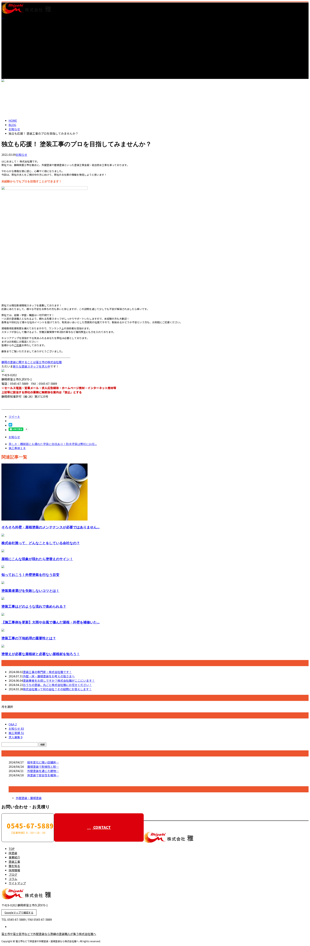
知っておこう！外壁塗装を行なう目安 (30, 574)
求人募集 (15, 737)
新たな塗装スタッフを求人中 (31, 366)
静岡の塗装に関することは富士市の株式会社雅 (31, 362)
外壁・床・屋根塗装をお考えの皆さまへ (49, 676)
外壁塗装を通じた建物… (43, 771)
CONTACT (14, 81)
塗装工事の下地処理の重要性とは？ (28, 638)
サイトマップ (17, 58)
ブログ (13, 50)
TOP (12, 24)
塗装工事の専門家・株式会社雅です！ (47, 672)
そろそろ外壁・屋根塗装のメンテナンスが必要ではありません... (50, 527)
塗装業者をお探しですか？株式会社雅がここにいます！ (59, 680)
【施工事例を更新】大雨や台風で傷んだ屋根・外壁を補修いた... (50, 622)
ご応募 (18, 345)
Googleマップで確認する (18, 912)
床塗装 (13, 28)
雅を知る (14, 41)
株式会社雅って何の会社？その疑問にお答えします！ (57, 689)
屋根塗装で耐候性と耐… (43, 766)
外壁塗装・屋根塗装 (29, 798)
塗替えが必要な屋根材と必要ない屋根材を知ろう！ (40, 654)
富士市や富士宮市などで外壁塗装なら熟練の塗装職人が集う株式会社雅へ (48, 934)
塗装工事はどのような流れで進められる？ (33, 606)
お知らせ (21, 154)
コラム (13, 54)
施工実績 (16, 733)
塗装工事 (14, 37)
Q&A (13, 724)
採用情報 (14, 45)
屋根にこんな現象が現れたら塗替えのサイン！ (37, 559)
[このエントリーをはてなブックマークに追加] (10, 425)
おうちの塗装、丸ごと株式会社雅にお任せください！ (57, 685)
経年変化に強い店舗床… (43, 762)
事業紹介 (14, 32)
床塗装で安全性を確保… (43, 775)
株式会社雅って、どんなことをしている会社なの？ (40, 543)
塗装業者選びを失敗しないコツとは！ (30, 590)
